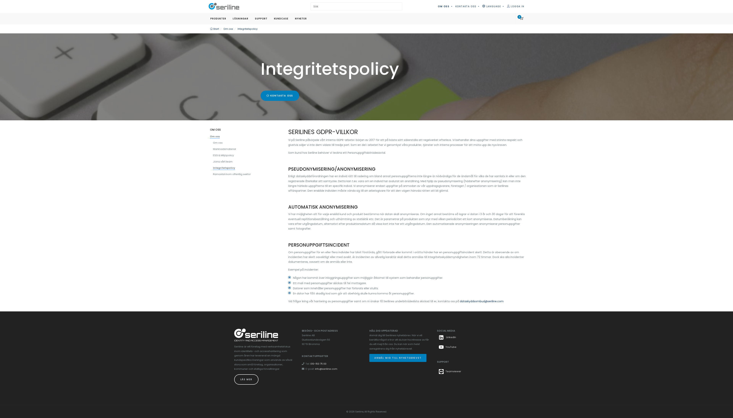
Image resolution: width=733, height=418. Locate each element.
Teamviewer (453, 371)
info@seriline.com (326, 369)
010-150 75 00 (318, 364)
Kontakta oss (466, 6)
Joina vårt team (222, 161)
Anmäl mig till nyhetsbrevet (397, 357)
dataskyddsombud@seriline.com (482, 301)
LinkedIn (451, 337)
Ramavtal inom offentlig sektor (232, 174)
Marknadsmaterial (224, 149)
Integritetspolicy (224, 168)
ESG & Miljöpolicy (223, 155)
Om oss (444, 6)
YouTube (451, 347)
